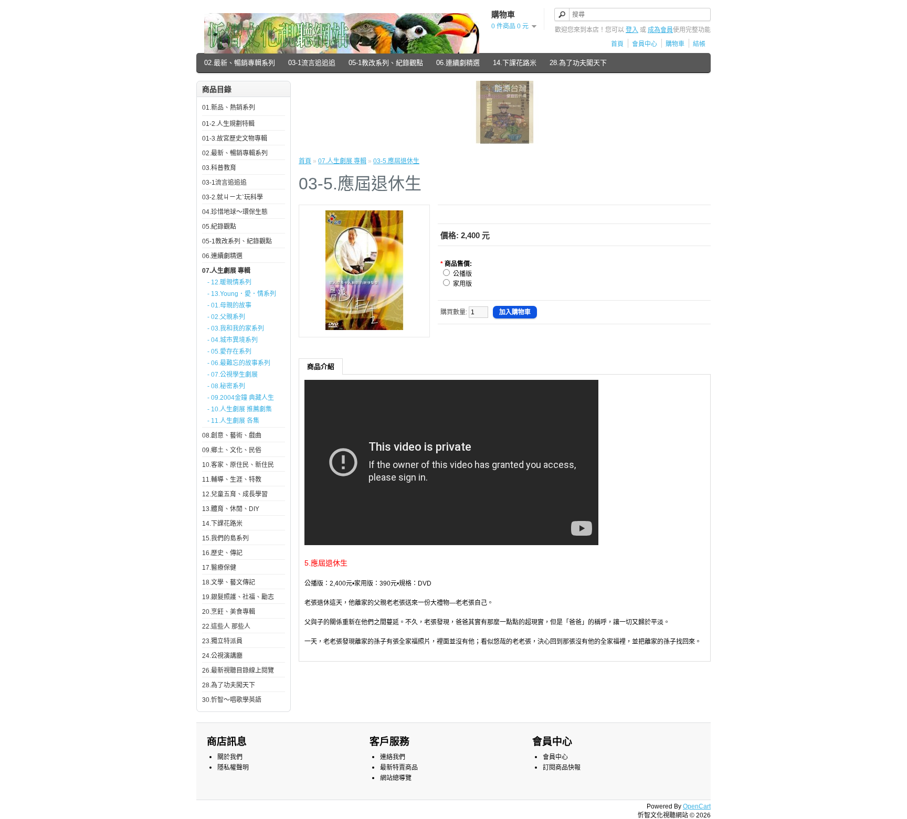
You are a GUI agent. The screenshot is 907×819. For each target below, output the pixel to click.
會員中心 (644, 44)
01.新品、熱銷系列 (228, 107)
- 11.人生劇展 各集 (233, 420)
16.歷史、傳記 (222, 553)
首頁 (617, 44)
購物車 (675, 44)
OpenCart (697, 806)
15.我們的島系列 (225, 538)
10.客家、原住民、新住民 (238, 465)
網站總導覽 (396, 778)
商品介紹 (320, 366)
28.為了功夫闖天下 (578, 63)
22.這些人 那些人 (226, 626)
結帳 (699, 44)
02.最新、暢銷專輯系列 (239, 63)
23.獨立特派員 (222, 641)
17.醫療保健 (219, 567)
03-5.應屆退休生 (396, 161)
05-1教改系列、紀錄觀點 (386, 63)
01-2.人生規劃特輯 (228, 123)
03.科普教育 (219, 168)
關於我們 (229, 757)
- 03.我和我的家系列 (235, 328)
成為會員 (660, 30)
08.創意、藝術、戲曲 (231, 435)
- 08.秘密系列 (226, 386)
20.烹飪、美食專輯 (228, 611)
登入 (632, 30)
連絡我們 (392, 757)
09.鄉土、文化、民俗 (231, 450)
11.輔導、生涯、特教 (231, 479)
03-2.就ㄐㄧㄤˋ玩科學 (232, 197)
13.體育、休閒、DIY (230, 509)
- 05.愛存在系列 (229, 351)
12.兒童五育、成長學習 (235, 494)
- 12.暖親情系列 (229, 282)
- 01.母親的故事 (229, 305)
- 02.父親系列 (226, 317)
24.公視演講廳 (222, 656)
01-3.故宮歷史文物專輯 (234, 138)
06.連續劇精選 (458, 63)
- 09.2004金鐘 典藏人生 (240, 397)
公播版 (462, 274)
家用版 (462, 284)
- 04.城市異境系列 (232, 340)
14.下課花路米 (514, 63)
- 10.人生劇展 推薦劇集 (239, 409)
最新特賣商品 (399, 767)
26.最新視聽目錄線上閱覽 (238, 670)
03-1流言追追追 (311, 63)
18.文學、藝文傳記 (228, 582)
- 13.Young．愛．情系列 (241, 293)
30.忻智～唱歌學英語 (231, 700)
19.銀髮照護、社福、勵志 (238, 597)
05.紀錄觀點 (219, 226)
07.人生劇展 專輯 (226, 270)
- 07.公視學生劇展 (232, 374)
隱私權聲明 (233, 767)
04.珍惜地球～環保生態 (235, 212)
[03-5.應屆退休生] (364, 328)
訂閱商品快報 (562, 767)
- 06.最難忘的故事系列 (238, 363)
